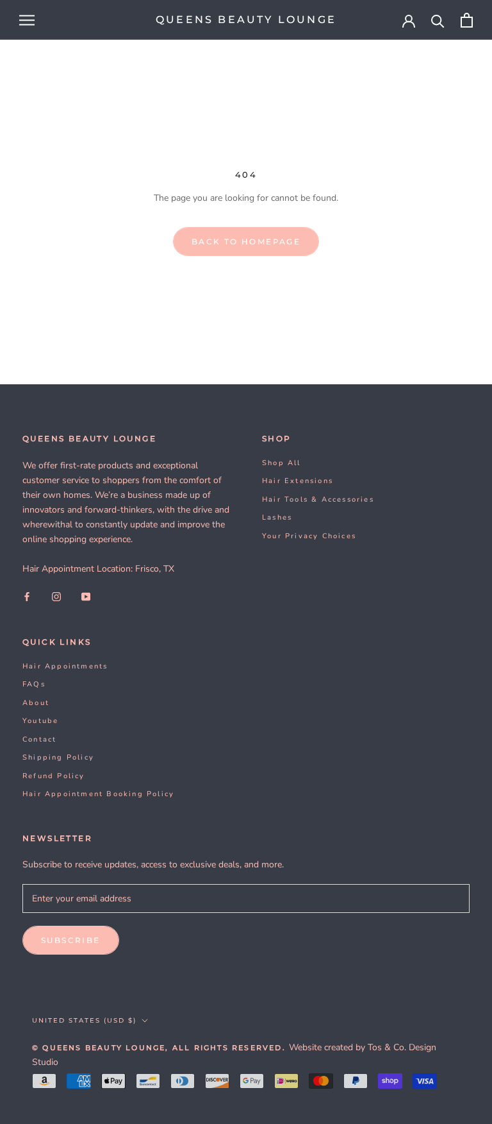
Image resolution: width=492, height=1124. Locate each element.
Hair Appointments (65, 666)
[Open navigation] (27, 20)
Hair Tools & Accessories (318, 499)
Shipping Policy (58, 757)
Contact (39, 739)
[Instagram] (56, 596)
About (35, 703)
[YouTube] (85, 596)
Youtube (40, 721)
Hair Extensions (297, 481)
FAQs (33, 684)
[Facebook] (26, 596)
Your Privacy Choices (309, 536)
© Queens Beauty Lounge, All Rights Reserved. (160, 1047)
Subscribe (71, 940)
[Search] (438, 20)
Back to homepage (246, 241)
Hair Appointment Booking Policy (98, 794)
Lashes (277, 517)
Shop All (281, 463)
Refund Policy (53, 776)
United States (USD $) (84, 1020)
